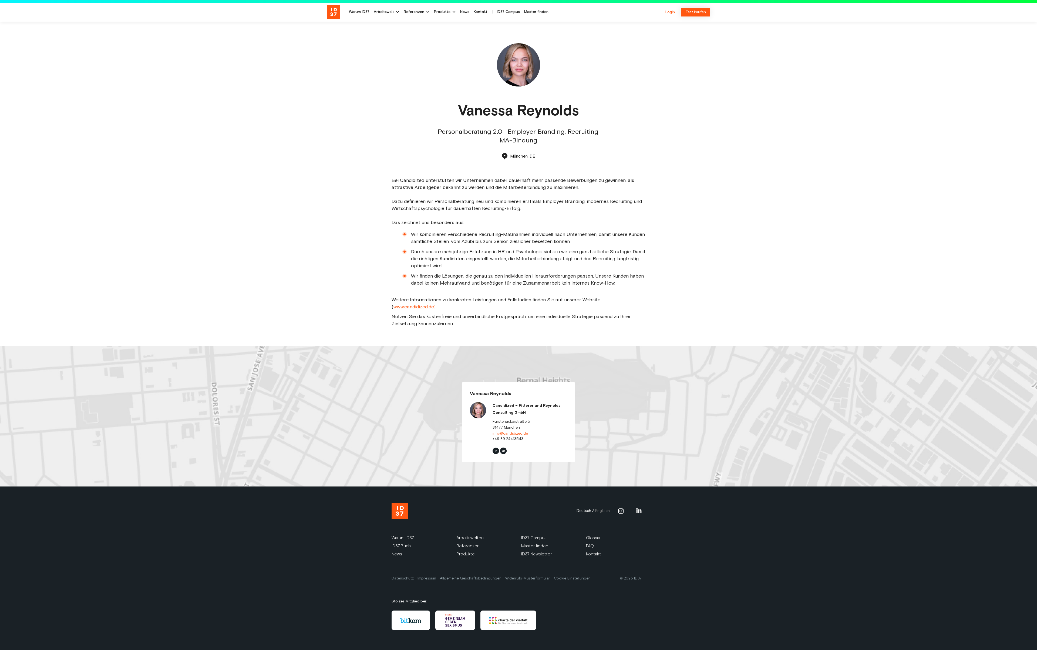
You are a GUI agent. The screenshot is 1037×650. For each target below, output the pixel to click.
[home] (335, 12)
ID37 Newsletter (536, 553)
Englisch (602, 510)
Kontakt (480, 12)
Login (670, 12)
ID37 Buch (401, 545)
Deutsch (584, 510)
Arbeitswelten (470, 537)
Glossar (593, 537)
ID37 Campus (508, 12)
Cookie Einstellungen (572, 578)
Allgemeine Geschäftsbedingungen (470, 578)
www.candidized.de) (414, 307)
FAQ (590, 545)
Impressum (427, 578)
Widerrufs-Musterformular (527, 578)
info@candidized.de (510, 433)
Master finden (536, 12)
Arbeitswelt (384, 12)
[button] (386, 12)
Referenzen (468, 545)
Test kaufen (696, 12)
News (464, 12)
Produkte (465, 553)
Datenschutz (403, 578)
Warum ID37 (359, 12)
